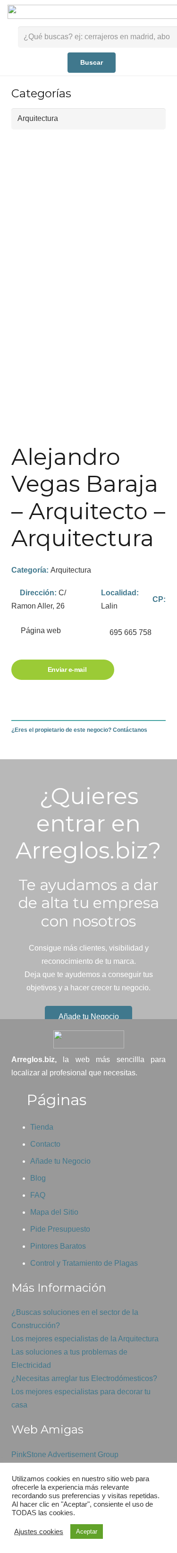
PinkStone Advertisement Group (64, 1454)
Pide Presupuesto (60, 1229)
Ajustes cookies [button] (38, 1532)
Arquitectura (71, 570)
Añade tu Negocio (60, 1161)
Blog (38, 1178)
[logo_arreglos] (88, 1039)
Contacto (45, 1144)
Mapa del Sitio (54, 1212)
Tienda (41, 1127)
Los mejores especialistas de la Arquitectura (85, 1339)
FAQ (37, 1195)
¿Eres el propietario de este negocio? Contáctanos (79, 730)
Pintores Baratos (58, 1246)
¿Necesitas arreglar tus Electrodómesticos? (84, 1378)
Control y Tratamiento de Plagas (84, 1263)
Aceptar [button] (86, 1531)
